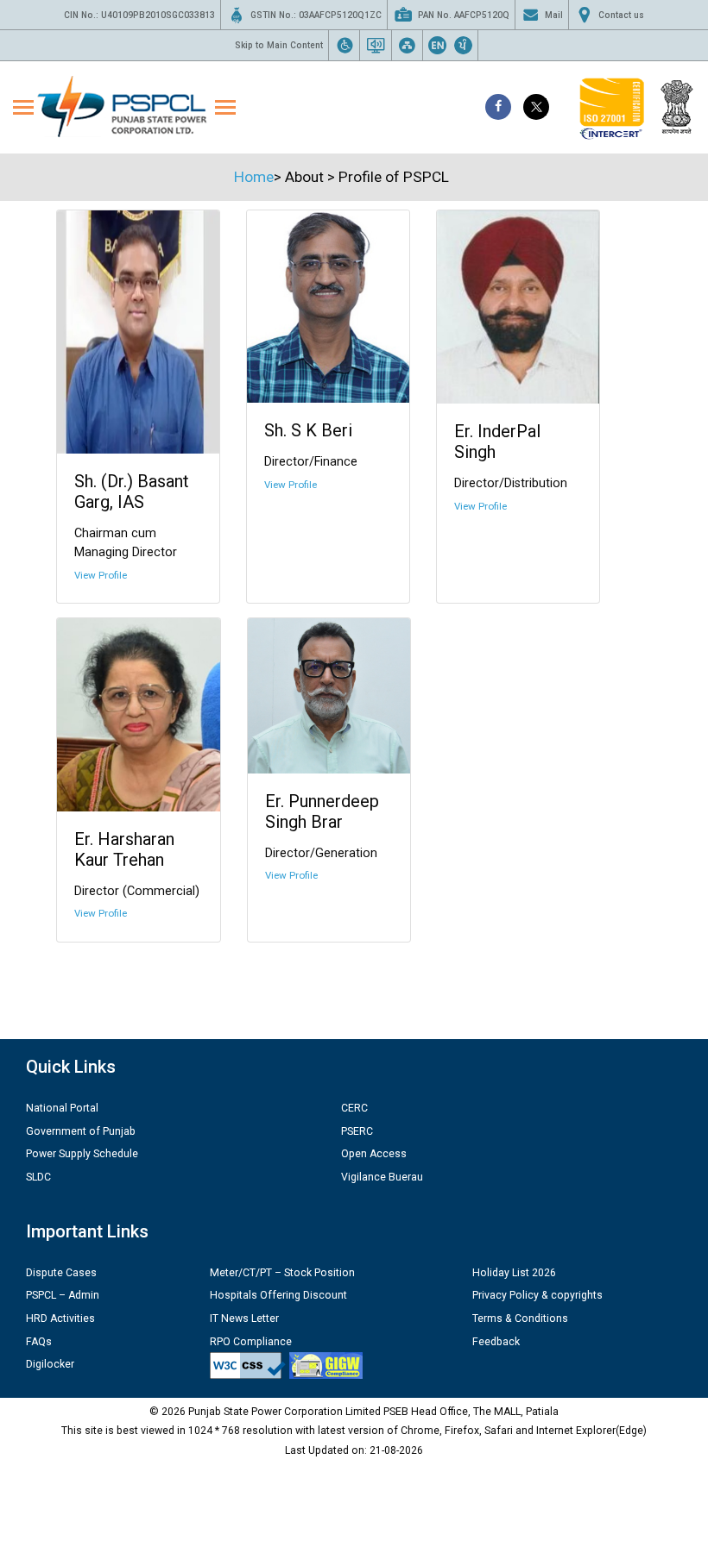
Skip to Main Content (279, 45)
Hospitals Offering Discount (278, 1295)
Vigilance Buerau (382, 1177)
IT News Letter (244, 1318)
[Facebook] (498, 107)
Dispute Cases (61, 1273)
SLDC (38, 1177)
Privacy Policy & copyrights (537, 1295)
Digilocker (50, 1364)
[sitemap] (407, 44)
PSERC (357, 1131)
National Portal (62, 1108)
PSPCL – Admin (62, 1295)
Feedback (496, 1342)
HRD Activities (60, 1318)
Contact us (621, 15)
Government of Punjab (81, 1131)
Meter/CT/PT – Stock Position (282, 1273)
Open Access (374, 1154)
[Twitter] (536, 107)
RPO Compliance (251, 1342)
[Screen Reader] (376, 44)
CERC (354, 1108)
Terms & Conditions (520, 1318)
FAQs (39, 1342)
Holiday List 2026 (514, 1273)
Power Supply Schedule (82, 1154)
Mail (554, 15)
